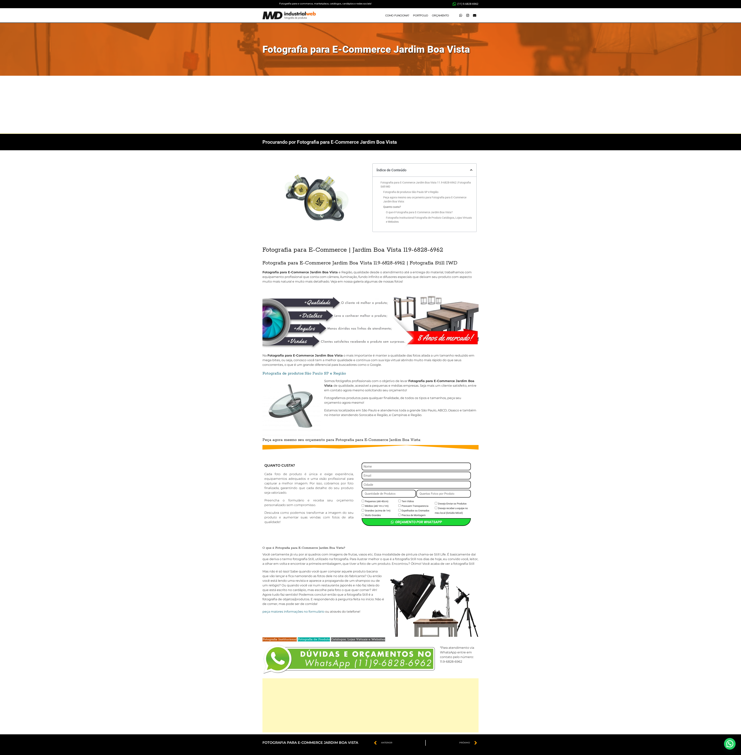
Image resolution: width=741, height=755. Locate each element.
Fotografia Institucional (279, 639)
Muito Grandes (373, 515)
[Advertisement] (370, 105)
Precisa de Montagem (413, 515)
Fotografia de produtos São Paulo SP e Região (410, 192)
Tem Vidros (408, 501)
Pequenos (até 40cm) (376, 501)
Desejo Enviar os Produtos (452, 503)
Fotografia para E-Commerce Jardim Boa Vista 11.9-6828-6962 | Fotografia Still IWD (426, 184)
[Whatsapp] (460, 15)
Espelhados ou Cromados (415, 510)
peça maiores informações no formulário (293, 611)
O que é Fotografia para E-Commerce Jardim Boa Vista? (419, 212)
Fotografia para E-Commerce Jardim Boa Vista (366, 49)
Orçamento (440, 15)
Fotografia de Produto (314, 639)
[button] (471, 170)
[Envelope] (474, 15)
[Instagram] (467, 15)
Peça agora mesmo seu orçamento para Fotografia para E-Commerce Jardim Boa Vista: (424, 199)
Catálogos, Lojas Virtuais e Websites (358, 639)
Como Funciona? (397, 15)
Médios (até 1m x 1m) (377, 505)
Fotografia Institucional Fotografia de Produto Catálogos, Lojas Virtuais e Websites (429, 219)
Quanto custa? (392, 206)
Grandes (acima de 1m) (378, 510)
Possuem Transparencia (415, 505)
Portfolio (420, 15)
